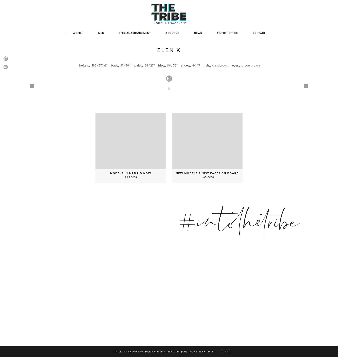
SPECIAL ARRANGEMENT (135, 33)
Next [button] (306, 86)
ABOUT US (172, 33)
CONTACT (259, 33)
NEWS (198, 33)
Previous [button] (32, 86)
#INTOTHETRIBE (227, 33)
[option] (169, 88)
